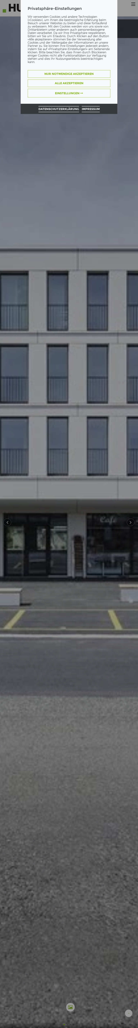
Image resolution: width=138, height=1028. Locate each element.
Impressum (91, 109)
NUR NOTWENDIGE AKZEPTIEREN (69, 74)
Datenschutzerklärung (58, 109)
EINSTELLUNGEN (67, 93)
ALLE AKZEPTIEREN (69, 83)
